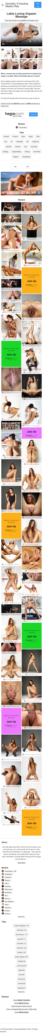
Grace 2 (7, 880)
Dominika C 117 (21, 934)
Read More (22, 862)
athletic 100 (21, 952)
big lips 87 (21, 988)
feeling (27, 151)
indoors (17, 146)
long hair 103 (21, 948)
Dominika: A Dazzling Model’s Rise (16, 5)
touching (34, 146)
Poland (15, 136)
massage (19, 141)
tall (27, 141)
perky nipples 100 (21, 957)
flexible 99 (21, 961)
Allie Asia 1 (9, 889)
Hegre (21, 1000)
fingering (35, 141)
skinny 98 (21, 979)
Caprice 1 (8, 907)
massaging (26, 156)
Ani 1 (6, 895)
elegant (15, 156)
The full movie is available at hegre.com (21, 20)
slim (25, 146)
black (31, 136)
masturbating (16, 151)
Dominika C (23, 127)
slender (8, 146)
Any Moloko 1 (9, 901)
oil (11, 141)
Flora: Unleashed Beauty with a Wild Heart (21, 1009)
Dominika (37, 151)
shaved (6, 136)
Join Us (37, 4)
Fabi (38, 136)
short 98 (21, 974)
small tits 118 (21, 930)
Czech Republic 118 (21, 925)
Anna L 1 (8, 898)
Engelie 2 (8, 877)
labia (23, 136)
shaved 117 (21, 939)
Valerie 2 (8, 886)
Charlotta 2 (9, 874)
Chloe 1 (7, 910)
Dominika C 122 (10, 871)
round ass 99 (21, 965)
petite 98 (21, 970)
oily (5, 141)
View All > (21, 916)
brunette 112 (21, 943)
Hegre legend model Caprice (21, 1006)
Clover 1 (8, 913)
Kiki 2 (7, 883)
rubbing (5, 151)
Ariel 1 (7, 904)
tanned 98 (21, 983)
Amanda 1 (8, 892)
